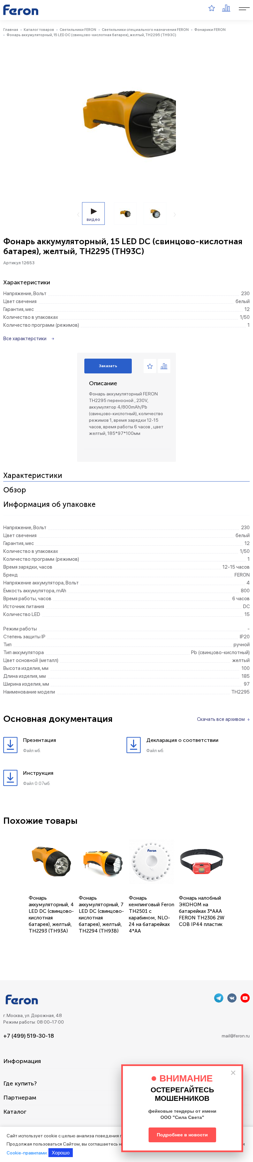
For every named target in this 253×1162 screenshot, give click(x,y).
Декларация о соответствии (182, 740)
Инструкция (38, 773)
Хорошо (61, 1152)
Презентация (39, 740)
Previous (78, 214)
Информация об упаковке (49, 505)
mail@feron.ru (236, 1035)
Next (175, 214)
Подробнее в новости (182, 1134)
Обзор (14, 490)
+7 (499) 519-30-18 (28, 1035)
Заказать (108, 366)
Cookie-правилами (27, 1152)
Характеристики (32, 476)
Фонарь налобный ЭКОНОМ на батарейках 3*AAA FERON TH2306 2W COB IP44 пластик (201, 911)
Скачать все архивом (221, 719)
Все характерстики (24, 339)
